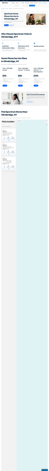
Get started (5, 85)
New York (7, 8)
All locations (2, 8)
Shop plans (6, 25)
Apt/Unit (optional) (24, 5)
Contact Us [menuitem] (36, 2)
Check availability (32, 5)
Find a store (11, 25)
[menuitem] (3, 0)
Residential (3, 0)
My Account (42, 0)
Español (46, 0)
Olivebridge (10, 8)
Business (7, 0)
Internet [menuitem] (17, 2)
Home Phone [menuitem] (27, 2)
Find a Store (37, 0)
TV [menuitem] (20, 2)
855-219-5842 (45, 2)
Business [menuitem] (31, 2)
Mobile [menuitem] (23, 2)
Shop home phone (29, 101)
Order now (40, 2)
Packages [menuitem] (13, 2)
